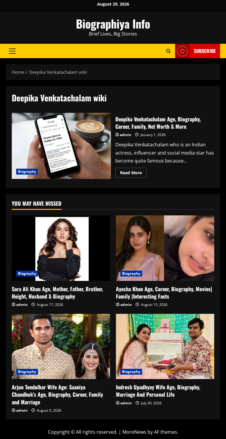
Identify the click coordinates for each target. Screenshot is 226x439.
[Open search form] (168, 51)
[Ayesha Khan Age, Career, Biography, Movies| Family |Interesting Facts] (165, 248)
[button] (12, 51)
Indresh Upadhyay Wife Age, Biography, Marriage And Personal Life (158, 390)
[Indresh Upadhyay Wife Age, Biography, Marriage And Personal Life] (165, 346)
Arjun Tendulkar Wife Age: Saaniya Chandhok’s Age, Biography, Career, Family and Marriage (57, 394)
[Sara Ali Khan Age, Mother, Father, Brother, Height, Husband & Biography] (61, 248)
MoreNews (134, 432)
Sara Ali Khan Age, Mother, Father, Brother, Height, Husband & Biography (57, 292)
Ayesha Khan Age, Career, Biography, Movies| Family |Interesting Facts (164, 292)
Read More (133, 174)
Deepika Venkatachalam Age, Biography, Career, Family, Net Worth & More (61, 146)
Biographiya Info (113, 23)
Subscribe (205, 50)
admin (125, 134)
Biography (27, 171)
